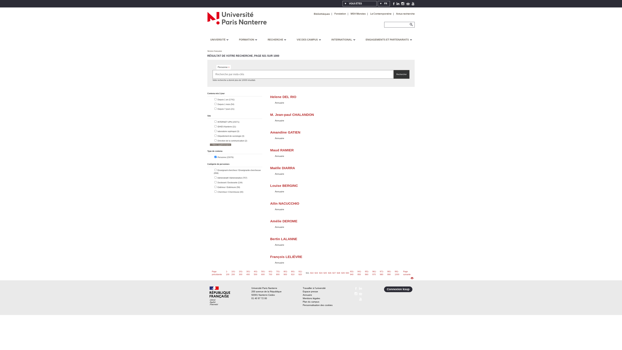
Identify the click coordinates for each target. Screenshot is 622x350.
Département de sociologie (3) (231, 136)
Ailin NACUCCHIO (284, 203)
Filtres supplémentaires (221, 145)
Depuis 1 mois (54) (226, 104)
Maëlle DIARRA (282, 168)
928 (338, 273)
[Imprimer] (412, 278)
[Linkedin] (398, 3)
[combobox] (303, 74)
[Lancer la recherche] (411, 24)
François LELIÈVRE (286, 257)
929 (343, 273)
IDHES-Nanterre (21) (227, 127)
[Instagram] (402, 3)
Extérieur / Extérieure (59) (229, 187)
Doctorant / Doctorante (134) (230, 182)
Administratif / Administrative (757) (232, 178)
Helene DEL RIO (283, 97)
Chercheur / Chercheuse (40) (230, 192)
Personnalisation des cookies (318, 305)
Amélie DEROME (283, 221)
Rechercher (401, 74)
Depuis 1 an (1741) (226, 100)
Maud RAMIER (282, 150)
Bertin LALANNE (283, 239)
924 (321, 273)
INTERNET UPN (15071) (228, 122)
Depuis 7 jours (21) (226, 109)
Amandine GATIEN (285, 132)
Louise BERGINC (284, 185)
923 (316, 273)
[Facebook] (394, 3)
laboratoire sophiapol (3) (228, 131)
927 (334, 273)
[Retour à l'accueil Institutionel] (220, 295)
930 (347, 273)
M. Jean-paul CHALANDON (292, 115)
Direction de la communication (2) (232, 141)
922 (312, 273)
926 (329, 273)
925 (325, 273)
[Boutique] (408, 3)
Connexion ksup (398, 289)
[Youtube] (413, 3)
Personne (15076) (226, 157)
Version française (214, 51)
